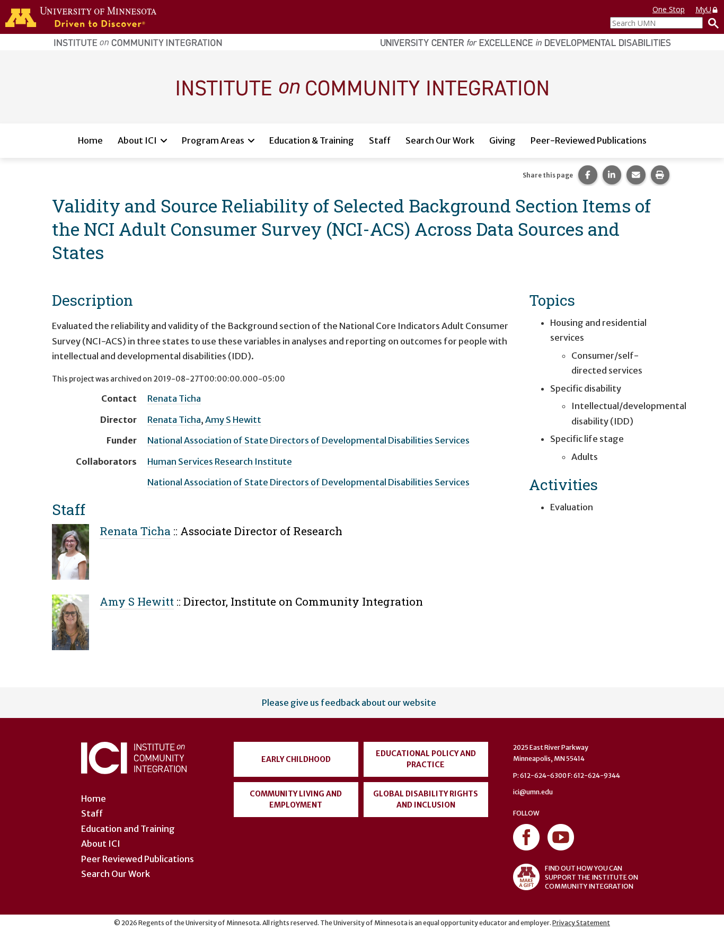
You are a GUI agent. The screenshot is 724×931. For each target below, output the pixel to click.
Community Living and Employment (296, 799)
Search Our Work (439, 140)
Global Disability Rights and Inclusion (425, 799)
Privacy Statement (581, 923)
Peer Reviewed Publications (137, 859)
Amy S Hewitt (233, 419)
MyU (703, 9)
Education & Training (311, 140)
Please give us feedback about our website (349, 702)
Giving (502, 140)
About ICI (137, 140)
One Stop (668, 9)
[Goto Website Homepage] (362, 86)
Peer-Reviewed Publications (589, 140)
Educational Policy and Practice (426, 759)
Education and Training (128, 828)
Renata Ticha (174, 398)
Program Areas (213, 140)
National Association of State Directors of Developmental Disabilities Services (308, 440)
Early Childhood (296, 759)
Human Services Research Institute (219, 461)
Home (90, 140)
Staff (380, 140)
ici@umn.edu (533, 792)
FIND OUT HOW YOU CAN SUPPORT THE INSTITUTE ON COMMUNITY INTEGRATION (591, 877)
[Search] (711, 23)
